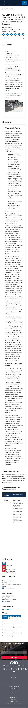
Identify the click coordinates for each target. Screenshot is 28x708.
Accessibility (13, 690)
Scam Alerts (13, 699)
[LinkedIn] (12, 34)
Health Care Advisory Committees (13, 703)
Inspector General (14, 679)
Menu (24, 2)
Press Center (13, 675)
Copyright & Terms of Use (13, 686)
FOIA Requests (13, 697)
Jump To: (6, 38)
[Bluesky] (16, 34)
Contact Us (7, 609)
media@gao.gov (8, 601)
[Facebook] (4, 34)
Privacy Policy (14, 688)
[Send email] (24, 34)
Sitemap (13, 692)
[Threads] (20, 34)
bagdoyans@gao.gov (10, 588)
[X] (8, 34)
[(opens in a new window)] (11, 669)
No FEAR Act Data (14, 701)
